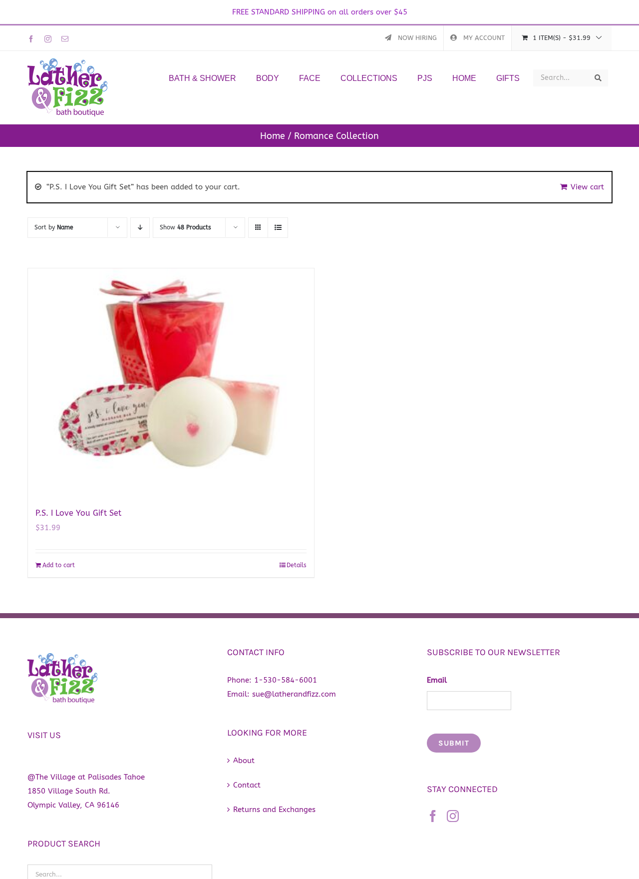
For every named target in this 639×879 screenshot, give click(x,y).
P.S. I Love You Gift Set (78, 513)
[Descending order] (140, 227)
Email (437, 680)
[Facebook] (433, 816)
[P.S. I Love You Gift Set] (171, 382)
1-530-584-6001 (285, 680)
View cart (587, 186)
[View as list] (278, 227)
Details (297, 565)
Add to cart (58, 565)
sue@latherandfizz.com (294, 694)
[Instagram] (453, 816)
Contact (247, 785)
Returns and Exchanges (274, 809)
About (244, 760)
